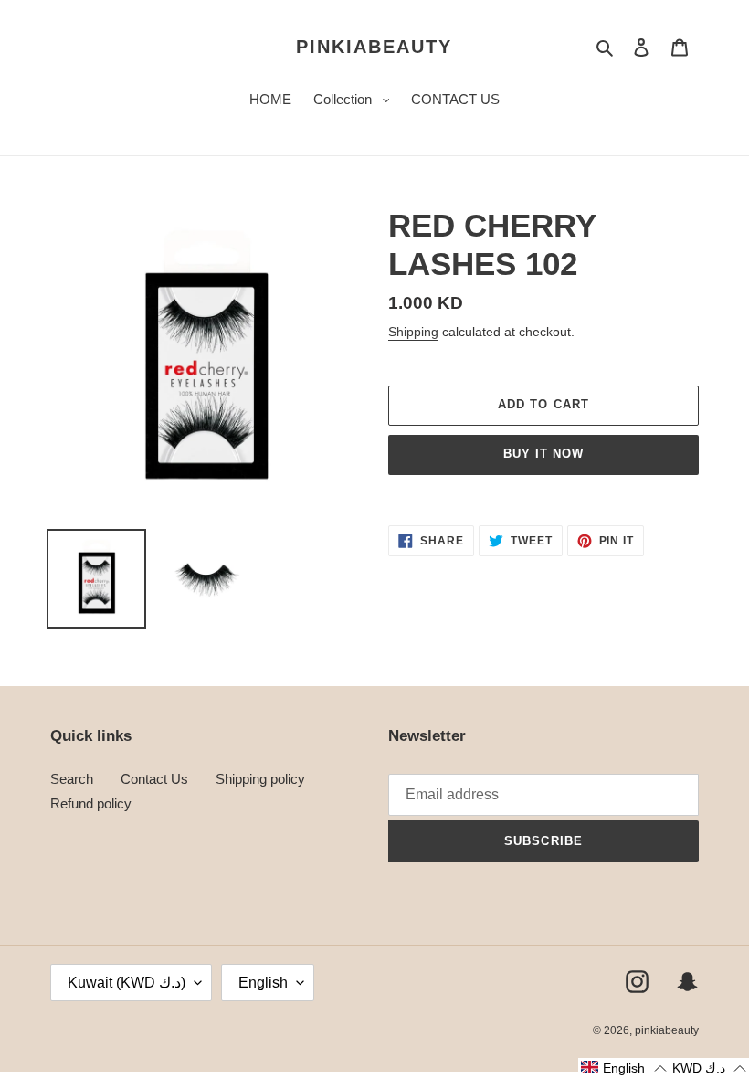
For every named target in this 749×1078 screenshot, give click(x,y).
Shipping (413, 331)
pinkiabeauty (374, 47)
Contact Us (154, 779)
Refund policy (91, 803)
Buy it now (543, 453)
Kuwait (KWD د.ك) (126, 982)
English (263, 982)
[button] (623, 1068)
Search (71, 779)
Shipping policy (260, 779)
